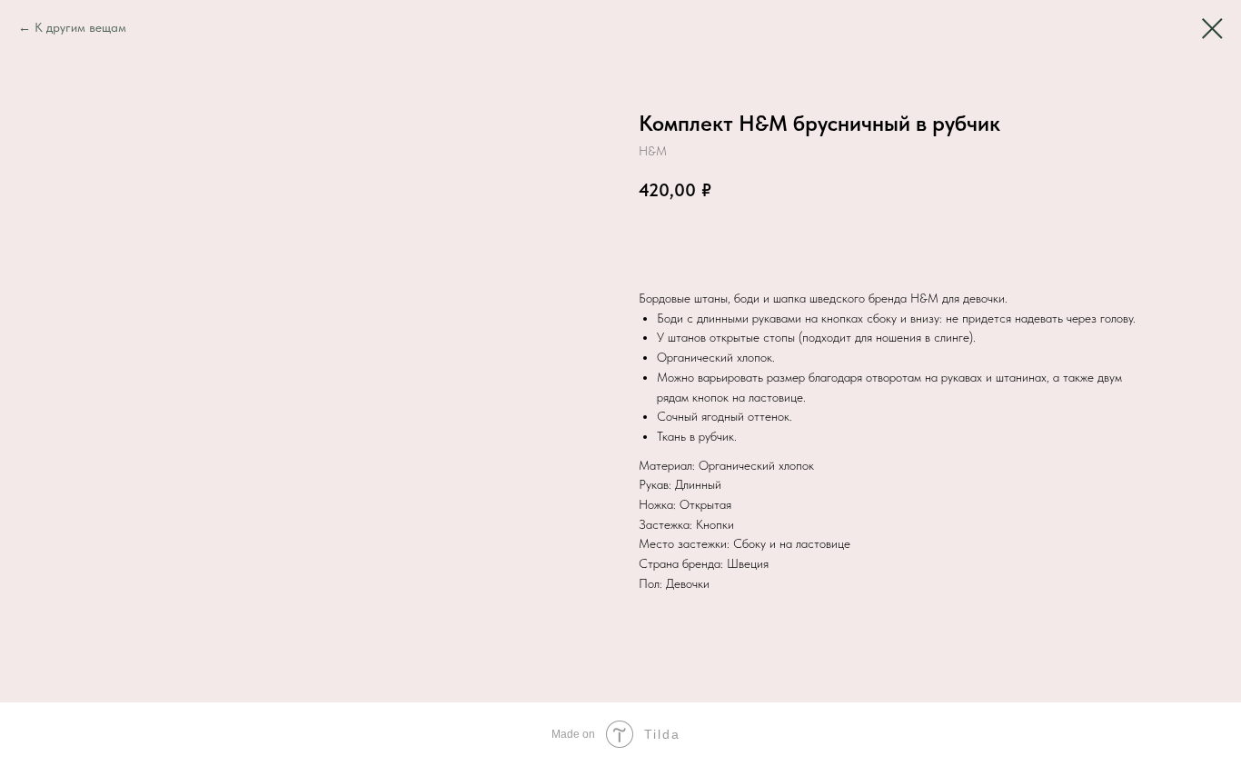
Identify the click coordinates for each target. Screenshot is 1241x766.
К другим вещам (80, 27)
